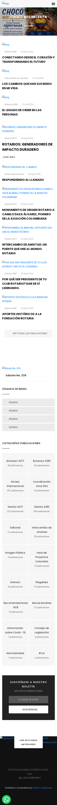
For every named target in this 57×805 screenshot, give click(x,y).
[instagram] (32, 763)
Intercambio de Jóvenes (16, 78)
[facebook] (16, 763)
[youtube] (40, 763)
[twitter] (24, 763)
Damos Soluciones (42, 787)
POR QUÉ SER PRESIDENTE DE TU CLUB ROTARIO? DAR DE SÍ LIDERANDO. (24, 283)
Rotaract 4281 (11, 104)
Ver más (36, 25)
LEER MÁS (9, 157)
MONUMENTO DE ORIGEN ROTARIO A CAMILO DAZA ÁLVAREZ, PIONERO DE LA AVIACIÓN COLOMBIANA (28, 214)
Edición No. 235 (16, 375)
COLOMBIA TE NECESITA (36, 17)
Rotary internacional (14, 174)
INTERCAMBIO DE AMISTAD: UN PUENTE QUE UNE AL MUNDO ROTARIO (24, 249)
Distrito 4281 (11, 52)
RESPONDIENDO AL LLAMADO (23, 180)
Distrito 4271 (11, 138)
